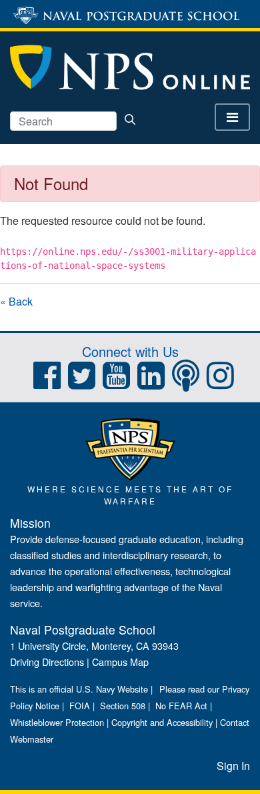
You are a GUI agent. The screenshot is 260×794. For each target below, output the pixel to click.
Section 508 (122, 705)
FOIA (79, 705)
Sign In (233, 765)
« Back (16, 301)
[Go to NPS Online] (130, 66)
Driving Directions (47, 662)
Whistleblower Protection (57, 722)
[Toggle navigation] (232, 117)
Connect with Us (130, 351)
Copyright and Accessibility (162, 722)
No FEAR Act (181, 705)
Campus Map (120, 662)
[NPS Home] (130, 448)
